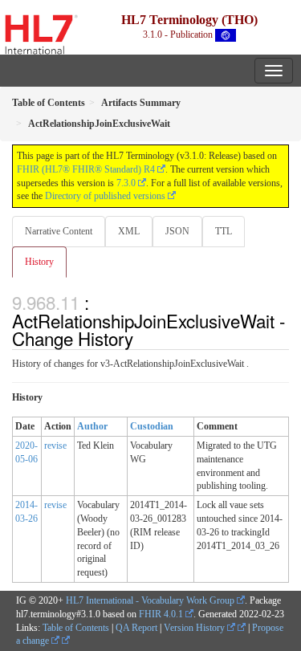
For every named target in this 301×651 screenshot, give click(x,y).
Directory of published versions (105, 195)
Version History (195, 627)
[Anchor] (142, 338)
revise (55, 445)
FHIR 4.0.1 (161, 614)
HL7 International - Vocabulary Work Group (150, 600)
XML (129, 231)
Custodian (151, 426)
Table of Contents (76, 627)
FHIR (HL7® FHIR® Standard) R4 (86, 169)
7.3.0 (126, 183)
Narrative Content (58, 231)
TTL (223, 231)
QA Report (136, 627)
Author (92, 426)
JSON (177, 231)
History (39, 261)
